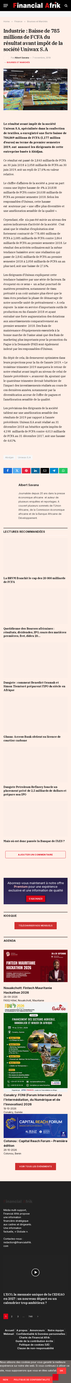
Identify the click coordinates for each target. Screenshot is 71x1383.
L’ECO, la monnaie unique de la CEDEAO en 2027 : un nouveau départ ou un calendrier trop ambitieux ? (33, 1298)
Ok (61, 1370)
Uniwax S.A (24, 457)
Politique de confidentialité (32, 1379)
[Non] (55, 1377)
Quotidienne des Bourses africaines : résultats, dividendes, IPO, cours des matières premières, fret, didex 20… (34, 632)
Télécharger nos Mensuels (36, 925)
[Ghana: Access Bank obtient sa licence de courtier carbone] (35, 714)
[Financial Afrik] (36, 5)
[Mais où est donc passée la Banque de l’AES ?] (35, 819)
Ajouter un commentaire (35, 854)
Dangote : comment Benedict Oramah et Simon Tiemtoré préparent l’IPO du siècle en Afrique (34, 686)
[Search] (66, 5)
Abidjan (9, 457)
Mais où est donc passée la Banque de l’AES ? (33, 841)
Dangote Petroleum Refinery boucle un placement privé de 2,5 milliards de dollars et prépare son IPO (34, 790)
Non (5, 1379)
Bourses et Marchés (18, 62)
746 (30, 1316)
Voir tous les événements (35, 1166)
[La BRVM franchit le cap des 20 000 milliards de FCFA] (35, 556)
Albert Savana (22, 57)
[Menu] (5, 5)
